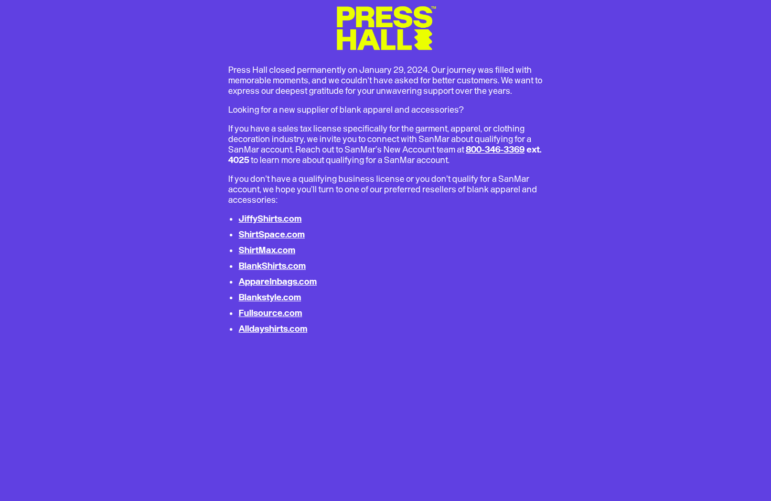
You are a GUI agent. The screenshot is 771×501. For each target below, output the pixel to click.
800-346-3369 (495, 149)
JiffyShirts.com (270, 218)
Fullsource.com (270, 313)
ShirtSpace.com (272, 234)
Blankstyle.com (270, 297)
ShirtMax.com (267, 250)
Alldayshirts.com (273, 328)
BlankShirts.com (272, 265)
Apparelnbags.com (278, 281)
